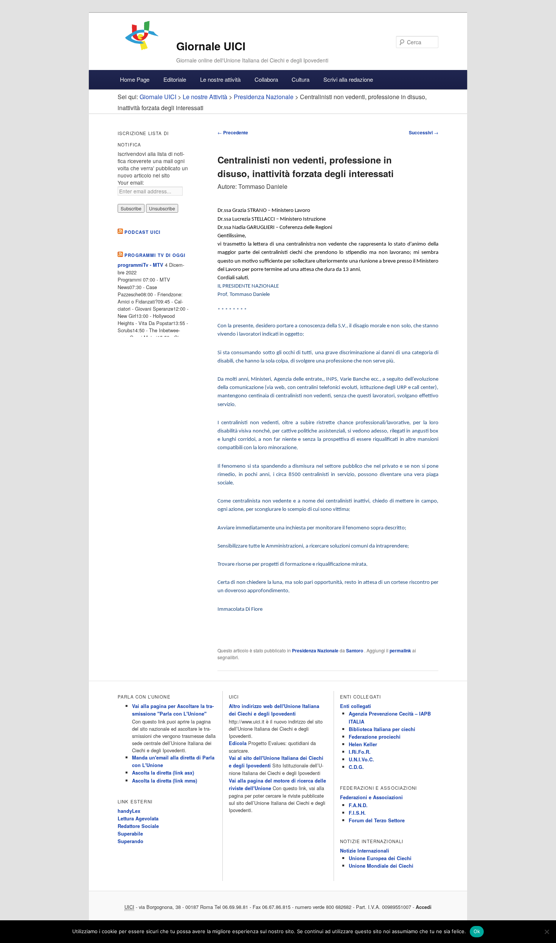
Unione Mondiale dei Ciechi (381, 865)
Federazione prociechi (375, 736)
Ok (477, 931)
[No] (546, 931)
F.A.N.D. (358, 805)
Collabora (266, 79)
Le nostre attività (220, 79)
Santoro (355, 650)
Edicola (238, 743)
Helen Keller (363, 744)
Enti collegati (355, 706)
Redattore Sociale (138, 826)
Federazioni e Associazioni (371, 797)
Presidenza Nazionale (315, 650)
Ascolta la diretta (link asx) (163, 772)
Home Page (134, 79)
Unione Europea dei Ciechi (380, 858)
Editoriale (174, 79)
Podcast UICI (142, 232)
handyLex (129, 811)
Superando (130, 841)
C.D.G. (356, 767)
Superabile (130, 833)
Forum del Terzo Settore (377, 820)
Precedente (232, 132)
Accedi (424, 907)
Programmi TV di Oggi (154, 255)
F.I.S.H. (357, 812)
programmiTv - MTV (140, 264)
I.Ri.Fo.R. (360, 751)
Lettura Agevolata (138, 818)
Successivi (423, 132)
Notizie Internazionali (364, 850)
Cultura (300, 79)
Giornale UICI (210, 46)
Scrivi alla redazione (348, 79)
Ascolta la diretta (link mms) (164, 780)
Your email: (131, 182)
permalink (400, 650)
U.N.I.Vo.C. (361, 759)
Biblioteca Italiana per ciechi (382, 729)
